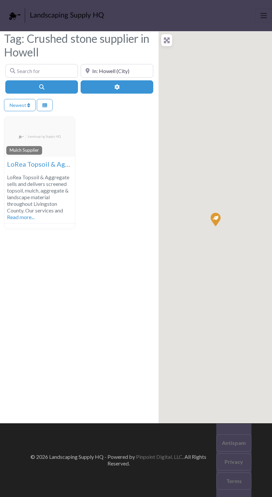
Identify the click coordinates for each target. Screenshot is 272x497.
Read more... (20, 217)
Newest (18, 105)
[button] (215, 219)
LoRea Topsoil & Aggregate (47, 164)
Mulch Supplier (24, 150)
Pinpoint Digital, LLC (159, 457)
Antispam (234, 443)
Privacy (234, 461)
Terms (234, 481)
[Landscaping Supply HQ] (56, 15)
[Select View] (45, 105)
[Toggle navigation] (263, 16)
